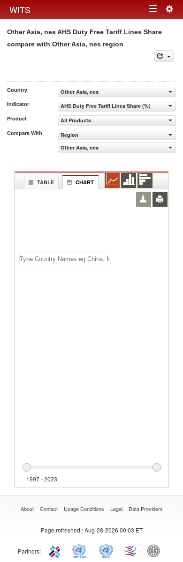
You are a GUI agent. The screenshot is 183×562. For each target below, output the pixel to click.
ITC (56, 550)
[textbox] (64, 259)
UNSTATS (106, 550)
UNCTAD (81, 550)
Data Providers (146, 508)
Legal (116, 508)
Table (45, 182)
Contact (49, 508)
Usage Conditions (84, 508)
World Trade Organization (131, 550)
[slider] (91, 468)
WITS (19, 9)
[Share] (164, 56)
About (27, 508)
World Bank (155, 550)
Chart (85, 182)
